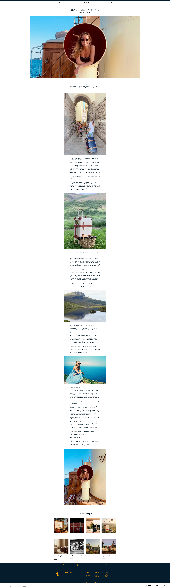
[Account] (111, 2)
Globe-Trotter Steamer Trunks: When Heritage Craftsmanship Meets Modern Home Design (61, 556)
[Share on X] (87, 12)
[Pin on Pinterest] (89, 12)
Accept (156, 585)
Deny (164, 585)
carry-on (79, 261)
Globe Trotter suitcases (92, 176)
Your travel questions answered (91, 555)
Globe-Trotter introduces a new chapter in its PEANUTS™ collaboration (109, 535)
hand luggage (87, 411)
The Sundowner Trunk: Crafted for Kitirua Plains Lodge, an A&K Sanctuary (60, 535)
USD (59, 2)
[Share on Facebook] (85, 12)
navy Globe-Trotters (81, 185)
